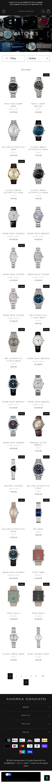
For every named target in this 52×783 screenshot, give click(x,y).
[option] (26, 3)
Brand (26, 707)
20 (43, 676)
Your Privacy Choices (23, 774)
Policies (26, 724)
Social (26, 732)
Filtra (13, 58)
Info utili (26, 715)
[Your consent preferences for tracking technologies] (47, 778)
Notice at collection (15, 779)
